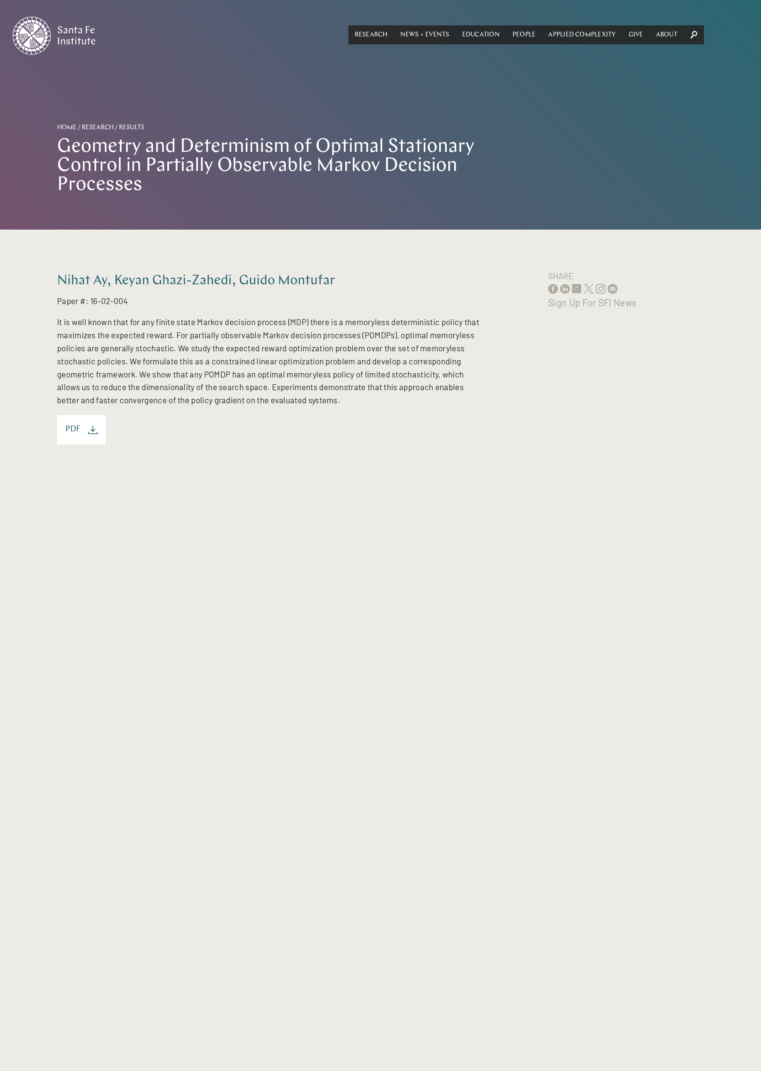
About (666, 35)
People (523, 35)
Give (636, 35)
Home (66, 128)
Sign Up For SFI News (592, 302)
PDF (73, 429)
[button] (371, 34)
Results (131, 128)
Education (481, 35)
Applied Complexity (582, 35)
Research (371, 35)
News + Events (424, 35)
